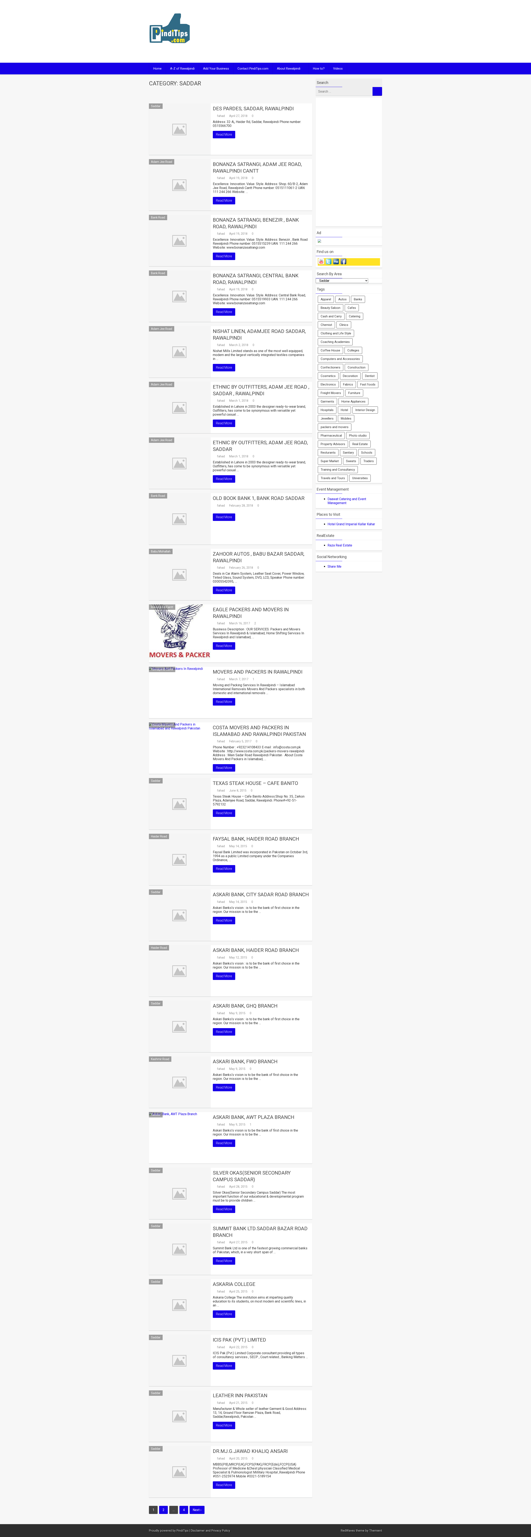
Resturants (328, 452)
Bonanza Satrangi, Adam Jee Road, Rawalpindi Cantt (257, 167)
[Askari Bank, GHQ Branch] (180, 1026)
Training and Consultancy (338, 469)
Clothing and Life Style (336, 333)
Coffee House (330, 350)
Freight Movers (331, 393)
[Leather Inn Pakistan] (180, 1416)
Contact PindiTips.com (252, 68)
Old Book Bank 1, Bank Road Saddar (258, 498)
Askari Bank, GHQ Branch (245, 1006)
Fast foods (367, 384)
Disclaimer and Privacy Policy (210, 1530)
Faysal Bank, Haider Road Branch (256, 839)
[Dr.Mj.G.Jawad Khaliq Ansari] (180, 1472)
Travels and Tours (333, 478)
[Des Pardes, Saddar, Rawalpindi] (180, 129)
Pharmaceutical (331, 435)
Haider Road (159, 836)
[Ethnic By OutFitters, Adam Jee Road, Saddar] (180, 463)
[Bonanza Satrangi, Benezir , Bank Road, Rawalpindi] (180, 240)
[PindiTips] (169, 48)
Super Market (330, 461)
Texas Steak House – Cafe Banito (255, 783)
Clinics (343, 325)
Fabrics (348, 384)
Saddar (156, 106)
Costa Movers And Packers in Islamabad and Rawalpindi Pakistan (259, 731)
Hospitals (327, 410)
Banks (358, 299)
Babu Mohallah (161, 551)
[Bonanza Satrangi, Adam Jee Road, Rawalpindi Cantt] (180, 185)
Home (157, 68)
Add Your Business (216, 68)
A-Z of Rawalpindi (182, 68)
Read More (224, 134)
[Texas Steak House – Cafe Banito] (180, 804)
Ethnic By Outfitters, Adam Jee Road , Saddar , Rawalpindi (261, 390)
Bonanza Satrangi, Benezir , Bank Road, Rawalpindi (256, 223)
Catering (354, 316)
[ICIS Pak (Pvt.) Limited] (180, 1360)
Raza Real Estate (340, 545)
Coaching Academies (335, 342)
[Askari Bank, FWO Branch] (180, 1082)
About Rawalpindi (288, 68)
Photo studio (358, 435)
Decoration (350, 376)
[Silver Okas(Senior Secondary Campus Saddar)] (180, 1193)
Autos (342, 299)
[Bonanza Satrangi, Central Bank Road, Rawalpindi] (180, 296)
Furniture (354, 393)
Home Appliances (353, 401)
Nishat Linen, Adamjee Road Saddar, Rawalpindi (259, 334)
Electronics (328, 384)
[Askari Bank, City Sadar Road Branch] (180, 915)
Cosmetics (328, 376)
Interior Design (365, 410)
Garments (327, 401)
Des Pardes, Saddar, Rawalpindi (253, 109)
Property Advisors (333, 444)
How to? (319, 68)
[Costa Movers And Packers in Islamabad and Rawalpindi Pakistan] (180, 748)
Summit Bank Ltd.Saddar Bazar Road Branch (260, 1232)
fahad (221, 116)
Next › (197, 1510)
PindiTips (183, 1530)
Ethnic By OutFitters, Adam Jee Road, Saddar (260, 446)
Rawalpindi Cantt (162, 607)
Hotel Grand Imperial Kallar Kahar (351, 524)
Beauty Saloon (330, 308)
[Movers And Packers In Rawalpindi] (180, 692)
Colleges (353, 350)
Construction (356, 367)
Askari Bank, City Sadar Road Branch (261, 894)
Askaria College (234, 1284)
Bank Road (158, 217)
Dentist (370, 376)
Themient (375, 1530)
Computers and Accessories (340, 359)
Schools (366, 452)
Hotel (344, 410)
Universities (360, 478)
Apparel (326, 299)
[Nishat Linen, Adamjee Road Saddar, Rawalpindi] (180, 352)
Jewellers (327, 418)
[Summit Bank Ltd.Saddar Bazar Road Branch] (180, 1249)
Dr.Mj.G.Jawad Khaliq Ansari (250, 1451)
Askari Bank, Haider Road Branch (256, 950)
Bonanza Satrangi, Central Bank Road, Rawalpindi (255, 279)
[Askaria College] (180, 1305)
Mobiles (346, 418)
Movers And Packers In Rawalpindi (257, 672)
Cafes (352, 308)
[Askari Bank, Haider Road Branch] (180, 971)
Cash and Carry (331, 316)
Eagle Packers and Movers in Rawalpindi (251, 613)
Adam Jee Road (161, 161)
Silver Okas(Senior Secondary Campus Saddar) (252, 1176)
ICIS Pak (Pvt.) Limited (239, 1340)
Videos (338, 68)
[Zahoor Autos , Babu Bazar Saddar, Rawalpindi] (180, 574)
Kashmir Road (160, 1059)
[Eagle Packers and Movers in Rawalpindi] (180, 633)
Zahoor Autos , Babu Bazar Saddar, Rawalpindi (258, 557)
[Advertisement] (305, 31)
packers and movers (334, 427)
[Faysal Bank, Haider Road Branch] (180, 859)
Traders (368, 461)
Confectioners (330, 367)
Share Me (334, 566)
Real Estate (360, 444)
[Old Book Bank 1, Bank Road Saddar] (180, 519)
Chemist (326, 325)
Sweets (351, 461)
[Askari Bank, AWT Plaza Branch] (180, 1138)
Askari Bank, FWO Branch (245, 1061)
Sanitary (348, 452)
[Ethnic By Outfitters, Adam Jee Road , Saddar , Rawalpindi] (180, 407)
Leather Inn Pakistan (240, 1395)
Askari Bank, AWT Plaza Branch (253, 1117)
